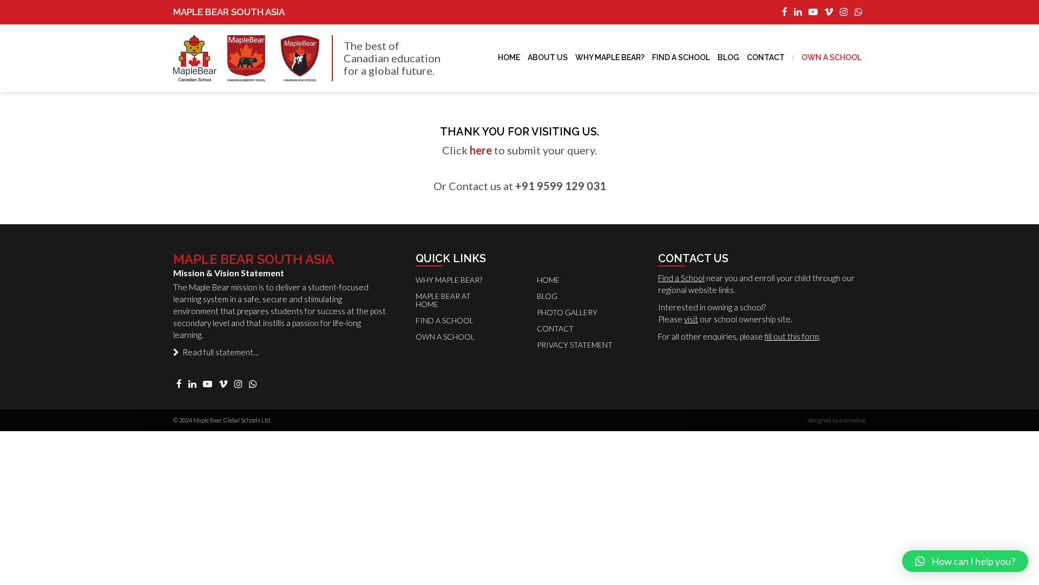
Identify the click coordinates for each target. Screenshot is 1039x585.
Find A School (681, 57)
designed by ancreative (837, 420)
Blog (728, 57)
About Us (548, 57)
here (481, 150)
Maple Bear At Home (443, 300)
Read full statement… (219, 352)
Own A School (831, 57)
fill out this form (792, 336)
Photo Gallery (567, 312)
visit (691, 319)
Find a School (681, 278)
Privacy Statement (575, 344)
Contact (766, 57)
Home (509, 57)
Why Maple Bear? (610, 57)
